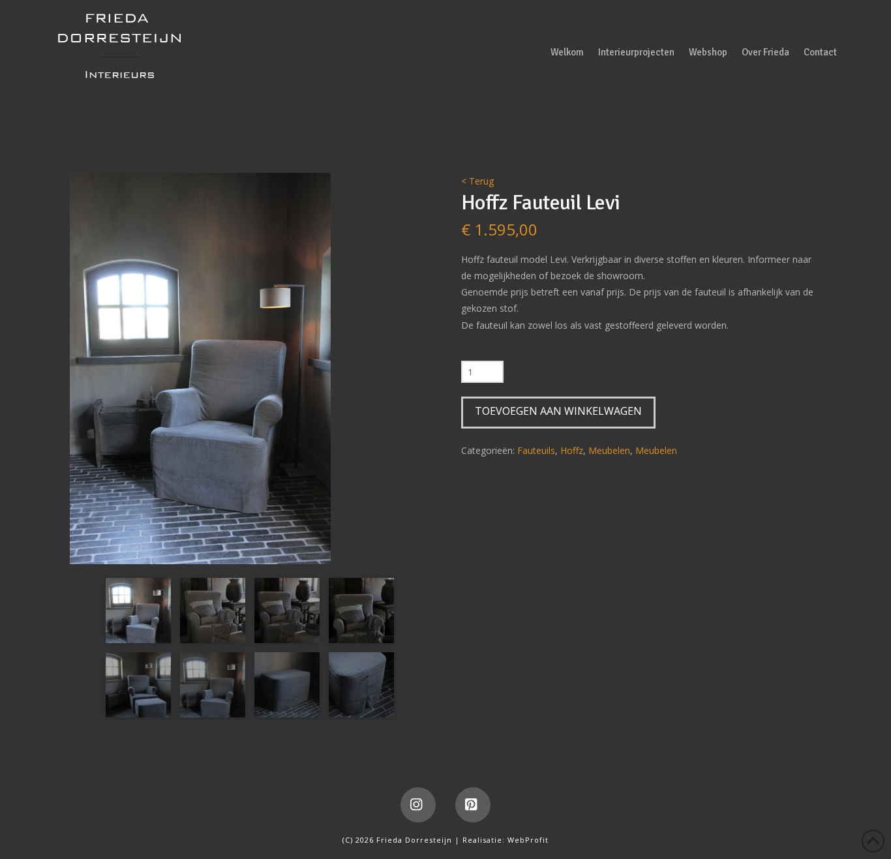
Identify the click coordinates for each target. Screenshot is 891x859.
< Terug (477, 181)
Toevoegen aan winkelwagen (558, 411)
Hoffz (571, 450)
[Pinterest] (473, 804)
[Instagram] (418, 804)
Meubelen (609, 450)
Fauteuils (536, 450)
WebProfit (528, 840)
